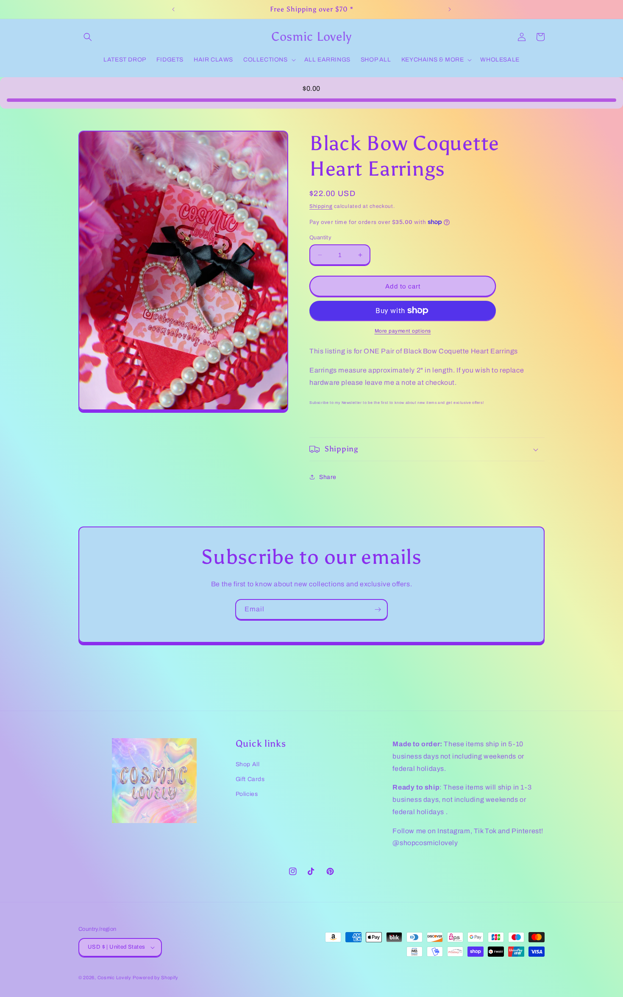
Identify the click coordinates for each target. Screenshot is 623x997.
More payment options (403, 331)
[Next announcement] (449, 9)
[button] (87, 37)
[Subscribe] (377, 609)
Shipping (321, 206)
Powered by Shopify (155, 977)
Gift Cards (250, 779)
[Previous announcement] (173, 9)
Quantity (320, 238)
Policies (247, 794)
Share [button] (328, 477)
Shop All (248, 764)
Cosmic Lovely (114, 977)
